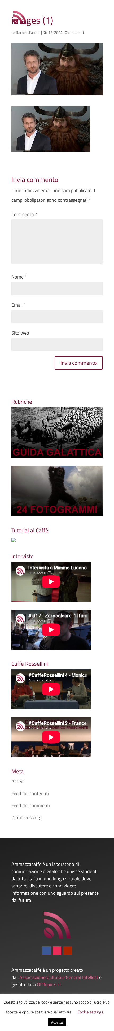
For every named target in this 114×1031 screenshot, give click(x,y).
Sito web (20, 332)
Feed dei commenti (30, 805)
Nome (19, 276)
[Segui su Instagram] (57, 950)
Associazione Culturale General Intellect (58, 977)
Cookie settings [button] (90, 1012)
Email (18, 304)
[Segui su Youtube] (67, 950)
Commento (24, 214)
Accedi (18, 781)
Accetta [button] (57, 1022)
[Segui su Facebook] (46, 950)
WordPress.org (26, 817)
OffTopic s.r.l (49, 984)
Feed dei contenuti (30, 793)
